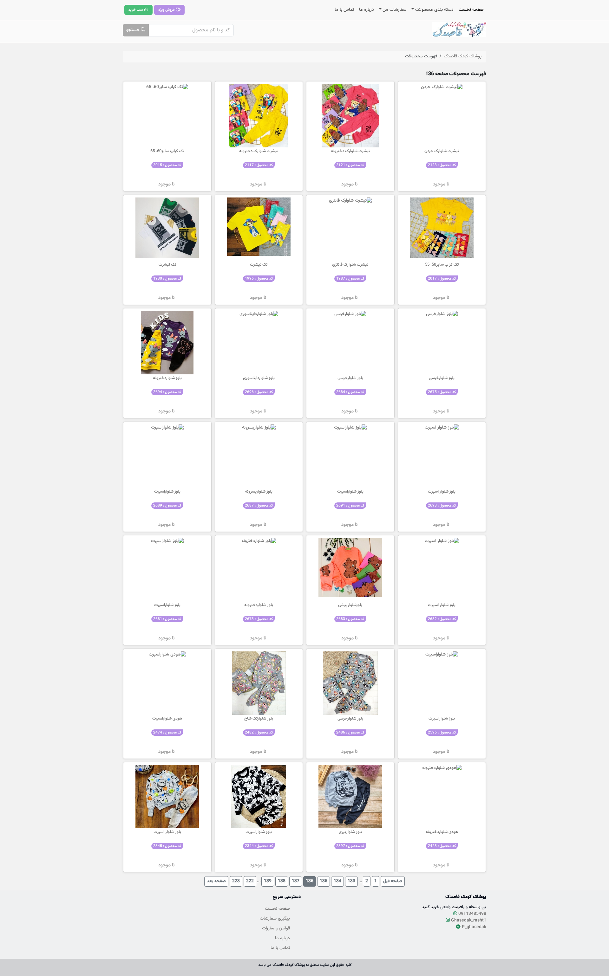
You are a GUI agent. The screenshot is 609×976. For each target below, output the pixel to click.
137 (295, 881)
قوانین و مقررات (276, 928)
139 (268, 881)
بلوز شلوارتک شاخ (258, 718)
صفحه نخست (471, 9)
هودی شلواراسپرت (167, 718)
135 (323, 881)
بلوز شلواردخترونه (167, 378)
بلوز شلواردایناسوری (259, 378)
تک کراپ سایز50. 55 (442, 265)
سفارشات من (394, 9)
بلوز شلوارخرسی (442, 378)
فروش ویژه (167, 10)
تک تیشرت (258, 265)
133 (351, 881)
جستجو (133, 30)
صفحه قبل (392, 881)
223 (236, 881)
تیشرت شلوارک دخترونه (350, 151)
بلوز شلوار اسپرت (441, 491)
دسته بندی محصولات (434, 9)
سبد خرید (136, 10)
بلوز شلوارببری (350, 832)
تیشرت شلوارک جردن (441, 151)
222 (250, 881)
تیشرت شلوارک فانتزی (350, 265)
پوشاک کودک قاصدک (462, 56)
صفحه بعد (216, 881)
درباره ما (366, 9)
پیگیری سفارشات (275, 918)
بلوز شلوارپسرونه (258, 491)
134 (337, 881)
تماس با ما (344, 9)
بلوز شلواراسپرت (350, 491)
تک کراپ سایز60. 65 (167, 151)
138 (281, 881)
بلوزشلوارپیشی (350, 605)
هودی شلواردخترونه (442, 832)
